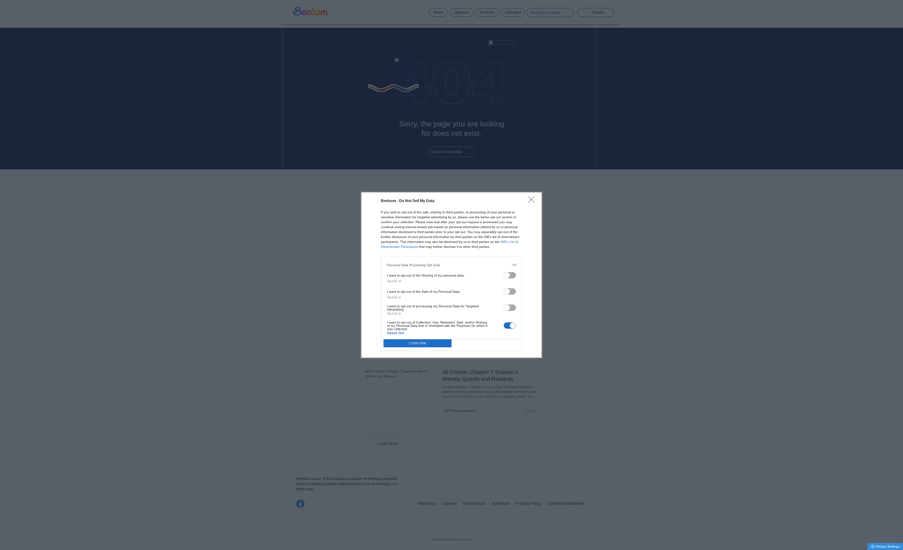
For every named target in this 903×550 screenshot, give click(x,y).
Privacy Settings (887, 546)
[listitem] (451, 264)
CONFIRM (417, 343)
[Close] (532, 201)
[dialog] (451, 275)
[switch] (510, 275)
